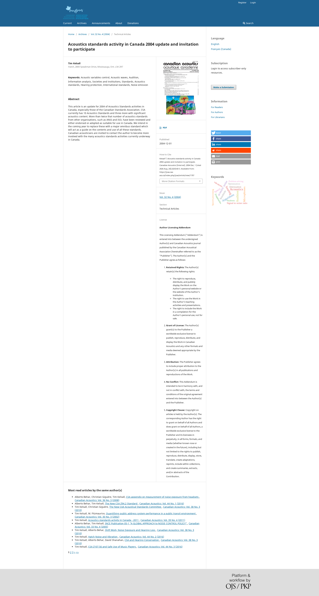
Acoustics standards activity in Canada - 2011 (113, 520)
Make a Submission (223, 87)
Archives (82, 23)
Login (253, 2)
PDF (165, 127)
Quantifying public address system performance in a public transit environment (151, 513)
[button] (231, 132)
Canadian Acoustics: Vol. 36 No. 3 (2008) (97, 500)
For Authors (217, 112)
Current (67, 23)
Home (71, 34)
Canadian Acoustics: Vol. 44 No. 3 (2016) (160, 546)
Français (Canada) (221, 49)
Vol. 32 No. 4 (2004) (100, 34)
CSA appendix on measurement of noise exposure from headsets (162, 496)
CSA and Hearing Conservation (142, 540)
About (118, 23)
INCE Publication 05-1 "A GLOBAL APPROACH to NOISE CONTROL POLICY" (146, 523)
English (215, 44)
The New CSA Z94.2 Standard (121, 503)
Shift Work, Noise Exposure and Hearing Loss (130, 530)
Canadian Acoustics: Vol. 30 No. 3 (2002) (97, 516)
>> (77, 552)
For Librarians (218, 117)
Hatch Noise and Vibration (103, 536)
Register (242, 2)
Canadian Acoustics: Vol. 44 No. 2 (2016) (141, 536)
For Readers (217, 107)
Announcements (101, 23)
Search (249, 23)
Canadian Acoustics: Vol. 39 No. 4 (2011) (163, 520)
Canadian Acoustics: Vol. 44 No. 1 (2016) (161, 503)
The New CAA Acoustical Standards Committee (135, 506)
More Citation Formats (173, 181)
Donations (133, 23)
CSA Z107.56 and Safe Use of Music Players (112, 546)
